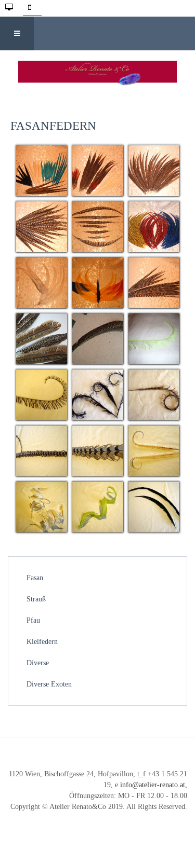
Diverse (38, 663)
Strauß (36, 599)
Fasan (35, 578)
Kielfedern (42, 642)
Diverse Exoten (49, 684)
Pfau (33, 620)
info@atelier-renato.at (152, 785)
